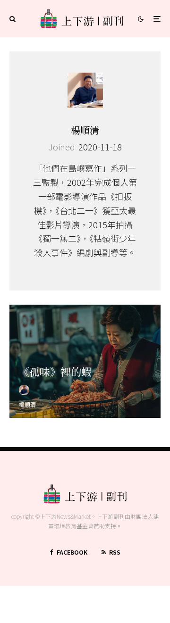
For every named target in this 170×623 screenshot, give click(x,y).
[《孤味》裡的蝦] (85, 361)
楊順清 (85, 130)
